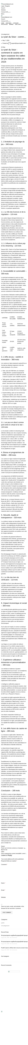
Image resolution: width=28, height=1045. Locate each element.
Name (3, 883)
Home (2, 32)
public (3, 923)
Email (3, 890)
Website (3, 897)
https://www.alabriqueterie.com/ (9, 128)
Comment (4, 864)
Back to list (4, 849)
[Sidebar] (2, 1015)
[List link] (14, 988)
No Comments (13, 937)
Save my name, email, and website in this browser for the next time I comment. (12, 907)
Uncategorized (9, 32)
